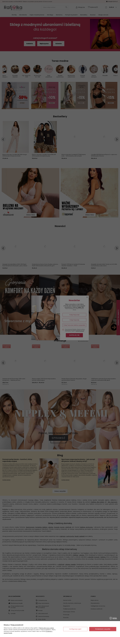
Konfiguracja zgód (75, 629)
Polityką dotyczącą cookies (46, 628)
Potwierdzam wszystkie (102, 629)
